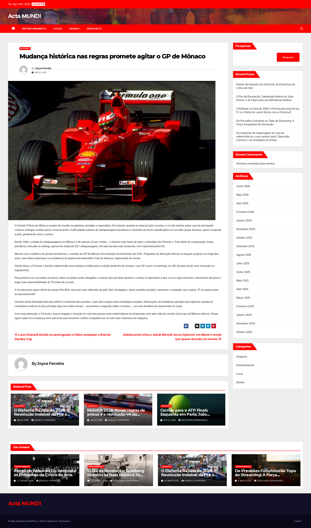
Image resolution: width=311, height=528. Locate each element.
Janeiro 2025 (244, 315)
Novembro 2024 (245, 323)
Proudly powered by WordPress (23, 521)
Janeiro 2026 (244, 220)
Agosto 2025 (243, 254)
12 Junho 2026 (99, 481)
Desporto (94, 28)
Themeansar (64, 521)
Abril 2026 (242, 203)
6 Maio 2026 (245, 481)
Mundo (74, 28)
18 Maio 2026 (171, 481)
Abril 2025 (242, 289)
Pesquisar (243, 46)
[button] (301, 28)
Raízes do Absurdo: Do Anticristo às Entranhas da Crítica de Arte (45, 472)
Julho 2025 (242, 263)
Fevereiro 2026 (245, 212)
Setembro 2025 (245, 246)
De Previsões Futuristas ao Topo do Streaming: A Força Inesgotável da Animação (265, 474)
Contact (298, 521)
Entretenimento (34, 28)
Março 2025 (243, 297)
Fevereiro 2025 (245, 306)
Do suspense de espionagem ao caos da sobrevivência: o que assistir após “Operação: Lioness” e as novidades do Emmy (263, 136)
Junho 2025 (243, 272)
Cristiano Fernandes (194, 420)
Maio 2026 (242, 194)
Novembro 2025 (245, 229)
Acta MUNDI (24, 16)
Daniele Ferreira (45, 420)
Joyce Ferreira (43, 68)
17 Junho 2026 (25, 481)
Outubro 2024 (244, 332)
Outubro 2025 (244, 237)
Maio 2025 (242, 280)
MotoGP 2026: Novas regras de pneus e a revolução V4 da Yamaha (116, 414)
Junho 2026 (243, 186)
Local (58, 28)
